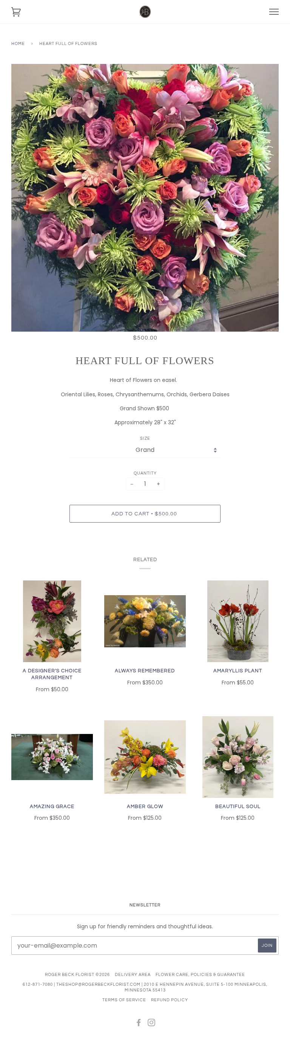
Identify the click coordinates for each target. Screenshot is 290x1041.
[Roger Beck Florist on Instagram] (152, 1024)
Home (18, 44)
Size (145, 438)
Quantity (145, 473)
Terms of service (124, 1000)
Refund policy (169, 1000)
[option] (145, 198)
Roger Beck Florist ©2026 (77, 975)
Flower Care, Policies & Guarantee (200, 975)
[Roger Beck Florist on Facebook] (139, 1024)
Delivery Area (133, 975)
